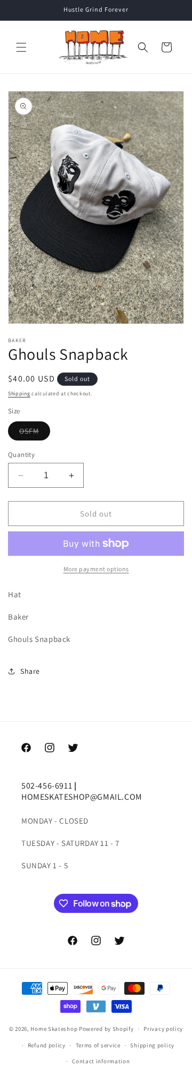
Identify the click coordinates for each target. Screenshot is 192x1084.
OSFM (34, 433)
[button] (21, 47)
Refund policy (47, 1045)
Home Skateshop (53, 1028)
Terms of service (98, 1045)
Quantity (21, 454)
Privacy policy (163, 1028)
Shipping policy (152, 1045)
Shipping (19, 393)
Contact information (101, 1061)
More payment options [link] (96, 569)
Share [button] (30, 671)
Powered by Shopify (106, 1028)
